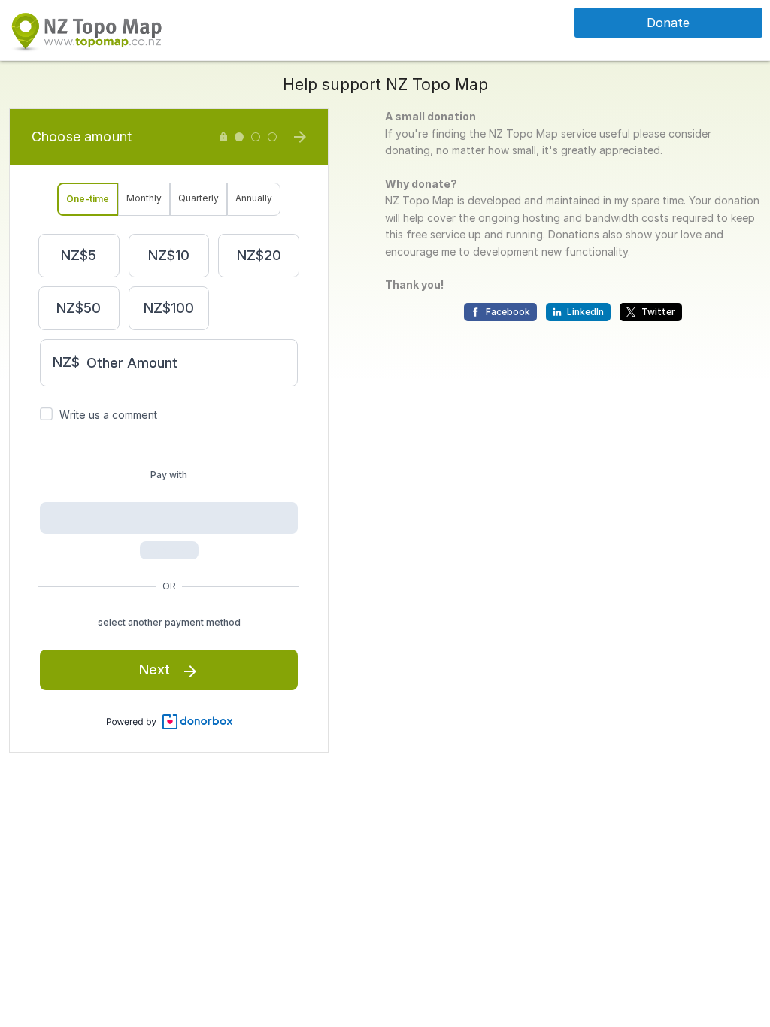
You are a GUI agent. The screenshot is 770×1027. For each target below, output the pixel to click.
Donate (668, 22)
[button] (86, 29)
